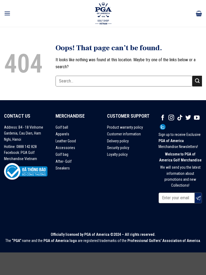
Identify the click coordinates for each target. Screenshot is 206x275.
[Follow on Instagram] (171, 118)
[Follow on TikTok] (180, 118)
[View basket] (199, 13)
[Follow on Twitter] (188, 118)
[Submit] (197, 81)
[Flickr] (162, 127)
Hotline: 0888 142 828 (20, 146)
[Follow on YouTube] (197, 118)
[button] (7, 13)
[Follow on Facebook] (162, 118)
